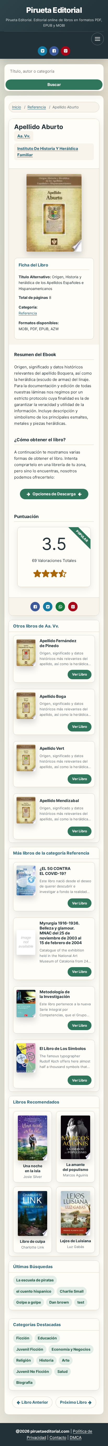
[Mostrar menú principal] (97, 39)
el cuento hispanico (33, 1291)
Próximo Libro (73, 1402)
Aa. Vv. (23, 135)
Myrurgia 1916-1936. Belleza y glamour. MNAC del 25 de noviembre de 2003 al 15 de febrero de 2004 (61, 933)
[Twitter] (42, 51)
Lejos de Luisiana (75, 1241)
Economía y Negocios (71, 1349)
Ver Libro (79, 674)
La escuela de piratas (35, 1280)
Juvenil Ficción (29, 1349)
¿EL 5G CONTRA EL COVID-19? (55, 871)
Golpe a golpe (28, 1302)
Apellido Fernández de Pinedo (58, 643)
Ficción (22, 1338)
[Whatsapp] (60, 606)
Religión (23, 1360)
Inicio (16, 107)
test (80, 1302)
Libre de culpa (32, 1241)
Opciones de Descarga (54, 493)
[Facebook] (54, 51)
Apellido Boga (53, 696)
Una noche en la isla (32, 1168)
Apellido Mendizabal (59, 800)
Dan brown (59, 1302)
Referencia (37, 107)
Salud (62, 1371)
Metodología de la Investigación (55, 994)
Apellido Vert (52, 748)
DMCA (76, 1437)
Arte (65, 1360)
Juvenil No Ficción (32, 1371)
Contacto (58, 1437)
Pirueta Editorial (54, 10)
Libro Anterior (34, 1402)
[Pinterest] (65, 51)
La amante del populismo (75, 1167)
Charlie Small (72, 1291)
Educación (47, 1338)
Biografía (24, 1382)
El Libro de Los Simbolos (63, 1048)
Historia (46, 1360)
